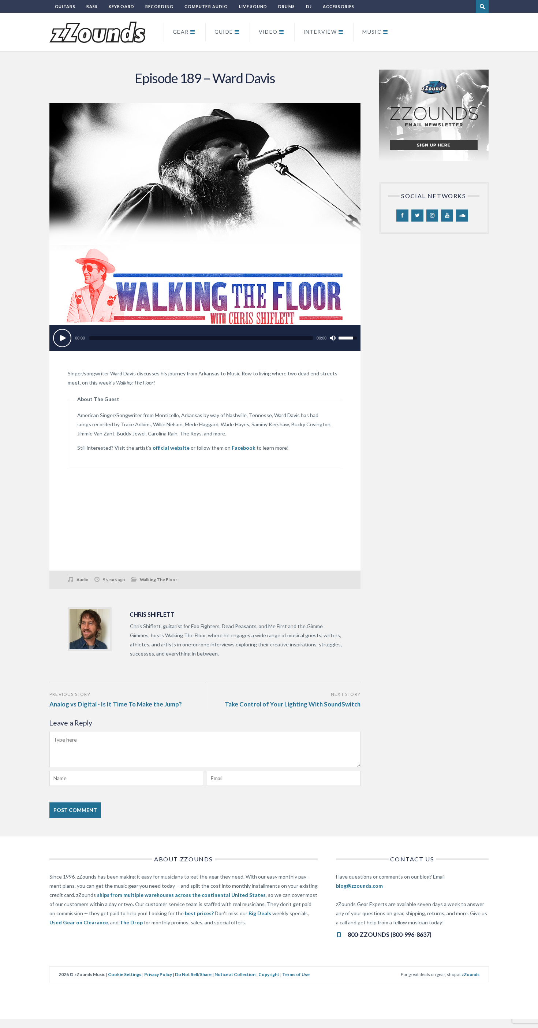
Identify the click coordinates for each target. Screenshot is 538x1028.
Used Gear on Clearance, (79, 922)
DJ (309, 6)
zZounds (470, 974)
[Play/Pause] (62, 338)
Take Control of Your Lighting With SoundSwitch (292, 704)
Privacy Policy (158, 974)
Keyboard (121, 6)
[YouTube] (447, 215)
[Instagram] (432, 215)
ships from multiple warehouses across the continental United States (181, 895)
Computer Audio (206, 6)
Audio (82, 579)
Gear (181, 32)
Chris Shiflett (152, 614)
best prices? (199, 913)
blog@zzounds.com (359, 886)
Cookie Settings (124, 974)
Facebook (243, 448)
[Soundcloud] (462, 215)
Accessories (338, 6)
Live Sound (253, 6)
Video (268, 32)
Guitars (65, 6)
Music (371, 32)
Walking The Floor (158, 579)
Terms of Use (296, 974)
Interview (320, 32)
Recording (159, 6)
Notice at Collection (234, 974)
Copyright (268, 974)
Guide (223, 32)
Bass (92, 6)
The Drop (131, 922)
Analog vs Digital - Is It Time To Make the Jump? (115, 704)
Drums (286, 6)
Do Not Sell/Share (193, 974)
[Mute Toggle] (333, 338)
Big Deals (260, 913)
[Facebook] (402, 215)
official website (171, 448)
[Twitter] (417, 215)
